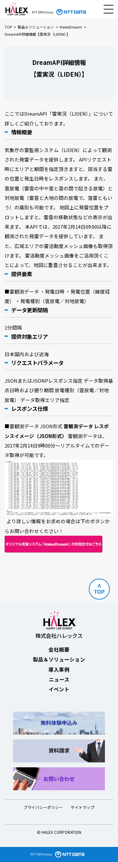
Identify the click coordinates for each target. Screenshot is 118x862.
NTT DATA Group (41, 854)
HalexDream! (71, 26)
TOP (8, 26)
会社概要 (59, 649)
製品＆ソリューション (36, 26)
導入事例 (59, 669)
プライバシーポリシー (43, 807)
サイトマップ (82, 807)
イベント (59, 689)
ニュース (59, 679)
